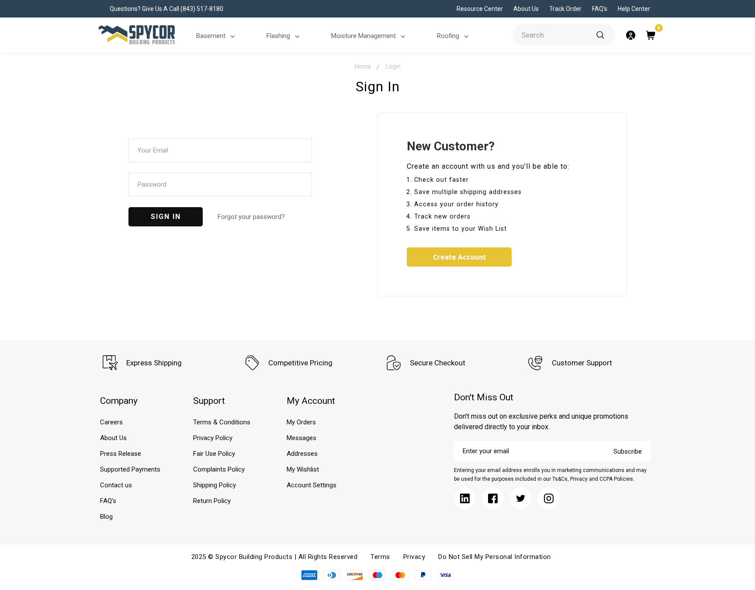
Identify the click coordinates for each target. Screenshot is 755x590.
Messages (301, 438)
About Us (526, 8)
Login (393, 66)
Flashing (278, 36)
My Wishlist (303, 469)
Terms (380, 557)
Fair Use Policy (214, 454)
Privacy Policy (212, 438)
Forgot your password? (251, 217)
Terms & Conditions (221, 422)
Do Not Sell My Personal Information (494, 557)
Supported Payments (130, 469)
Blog (106, 517)
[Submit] (600, 35)
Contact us (116, 485)
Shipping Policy (214, 485)
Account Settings (311, 485)
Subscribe (627, 451)
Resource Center (480, 8)
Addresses (302, 454)
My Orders (301, 422)
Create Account (459, 257)
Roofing (448, 36)
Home (363, 66)
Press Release (120, 454)
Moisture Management (363, 36)
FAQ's (599, 8)
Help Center (634, 8)
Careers (111, 422)
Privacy (414, 557)
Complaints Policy (219, 469)
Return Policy (212, 501)
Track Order (565, 8)
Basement (210, 36)
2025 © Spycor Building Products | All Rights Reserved (274, 557)
